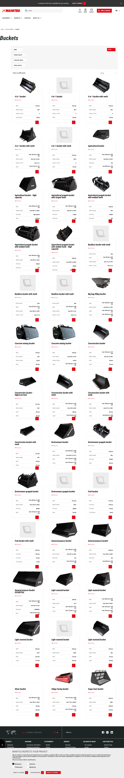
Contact (86, 747)
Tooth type (54, 214)
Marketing (32, 767)
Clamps (48, 747)
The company (88, 745)
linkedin (111, 732)
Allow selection (35, 772)
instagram (106, 732)
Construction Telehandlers (33, 745)
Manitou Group (108, 745)
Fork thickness (92, 512)
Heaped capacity (19, 109)
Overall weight (19, 117)
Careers (106, 747)
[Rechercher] (25, 11)
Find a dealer (105, 11)
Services (66, 741)
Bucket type (91, 163)
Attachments (48, 741)
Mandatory (18, 764)
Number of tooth (19, 113)
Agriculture (10, 745)
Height (90, 311)
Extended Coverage (70, 747)
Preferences (18, 767)
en (55, 732)
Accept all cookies (52, 772)
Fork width (91, 508)
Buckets (48, 745)
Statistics (32, 764)
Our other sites (108, 741)
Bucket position (92, 254)
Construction (10, 747)
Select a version (77, 3)
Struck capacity (19, 356)
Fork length (91, 504)
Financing (67, 745)
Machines (28, 741)
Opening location (19, 360)
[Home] (11, 11)
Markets (9, 741)
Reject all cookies (18, 772)
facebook (102, 732)
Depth (53, 117)
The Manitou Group (89, 741)
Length (90, 315)
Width (17, 105)
